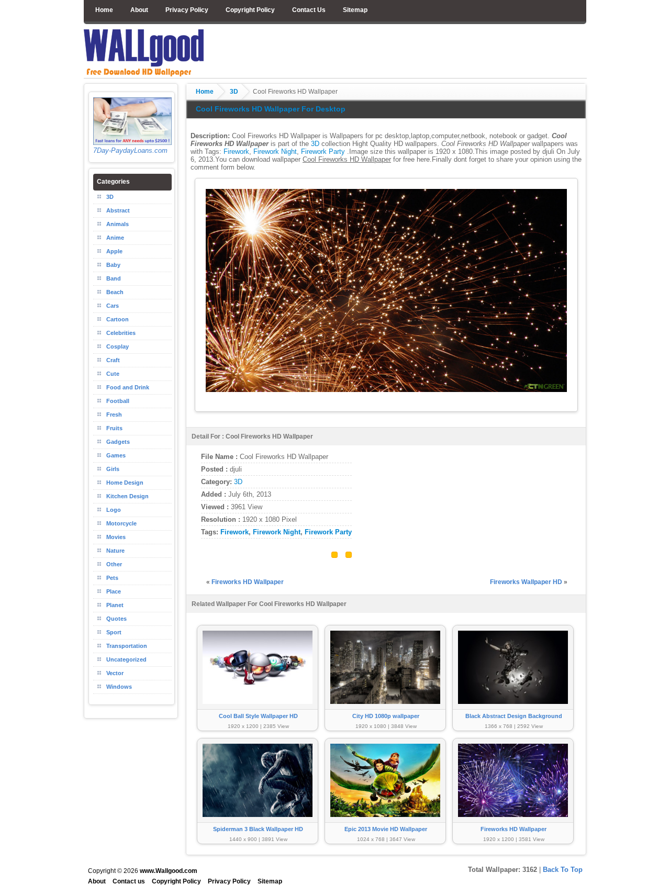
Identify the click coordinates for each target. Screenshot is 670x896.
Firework (236, 151)
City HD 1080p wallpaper (385, 716)
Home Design (124, 482)
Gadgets (118, 442)
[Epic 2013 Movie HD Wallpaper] (385, 822)
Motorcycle (121, 523)
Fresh (114, 414)
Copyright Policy (250, 10)
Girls (112, 469)
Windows (119, 687)
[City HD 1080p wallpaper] (385, 709)
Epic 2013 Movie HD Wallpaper (385, 829)
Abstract (118, 210)
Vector (115, 673)
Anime (115, 237)
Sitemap (355, 10)
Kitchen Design (127, 496)
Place (113, 591)
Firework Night (275, 151)
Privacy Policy (186, 10)
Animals (117, 224)
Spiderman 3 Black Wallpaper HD (258, 829)
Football (117, 401)
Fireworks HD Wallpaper (247, 582)
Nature (115, 550)
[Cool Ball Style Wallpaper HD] (257, 709)
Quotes (116, 618)
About (139, 10)
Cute (112, 374)
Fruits (114, 428)
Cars (112, 306)
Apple (114, 251)
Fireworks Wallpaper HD (526, 582)
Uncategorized (126, 659)
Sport (113, 632)
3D (234, 91)
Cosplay (117, 346)
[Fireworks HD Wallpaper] (513, 822)
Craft (113, 360)
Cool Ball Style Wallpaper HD (258, 716)
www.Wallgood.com (168, 871)
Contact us (129, 881)
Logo (113, 510)
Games (116, 455)
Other (114, 564)
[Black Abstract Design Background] (513, 709)
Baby (113, 265)
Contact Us (309, 10)
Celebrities (121, 333)
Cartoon (117, 319)
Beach (115, 292)
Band (113, 278)
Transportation (126, 646)
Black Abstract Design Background (513, 716)
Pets (112, 578)
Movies (116, 537)
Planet (115, 605)
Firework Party (323, 151)
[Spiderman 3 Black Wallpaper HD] (257, 822)
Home (104, 10)
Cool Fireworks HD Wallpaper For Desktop (270, 109)
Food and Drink (127, 387)
